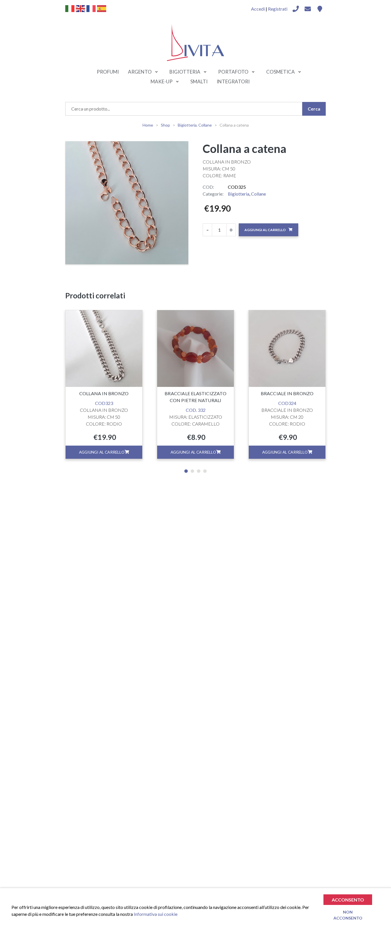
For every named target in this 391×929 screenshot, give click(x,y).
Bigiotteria (238, 193)
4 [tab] (205, 471)
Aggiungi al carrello (265, 230)
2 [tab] (192, 471)
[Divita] (295, 9)
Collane (258, 193)
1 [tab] (186, 471)
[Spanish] (102, 8)
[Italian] (70, 8)
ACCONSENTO (348, 899)
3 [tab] (198, 471)
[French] (91, 8)
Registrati (277, 8)
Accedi (258, 8)
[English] (81, 8)
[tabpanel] (104, 384)
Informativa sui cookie (155, 914)
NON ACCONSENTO (347, 914)
